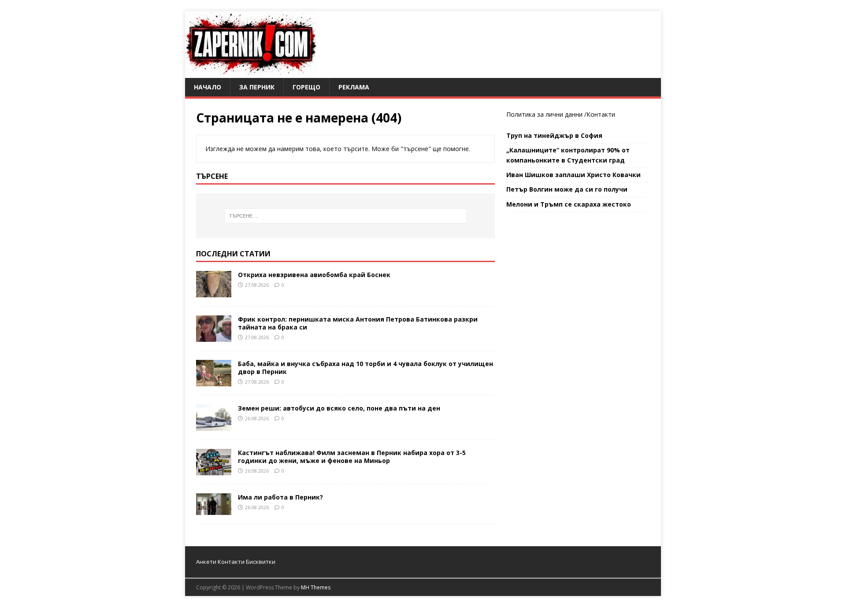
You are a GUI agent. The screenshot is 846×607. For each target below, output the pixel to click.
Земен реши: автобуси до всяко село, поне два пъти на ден (339, 408)
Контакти (600, 114)
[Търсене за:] (345, 215)
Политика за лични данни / (546, 114)
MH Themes (315, 587)
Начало (207, 87)
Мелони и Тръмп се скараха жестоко (568, 204)
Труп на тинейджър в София (554, 135)
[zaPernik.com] (251, 73)
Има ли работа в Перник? (280, 497)
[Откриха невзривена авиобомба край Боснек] (213, 292)
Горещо (306, 87)
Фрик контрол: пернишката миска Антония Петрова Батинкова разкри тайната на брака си (358, 323)
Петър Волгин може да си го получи (566, 189)
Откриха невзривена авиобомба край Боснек (314, 274)
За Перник (257, 87)
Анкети (206, 562)
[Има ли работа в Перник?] (213, 510)
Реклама (353, 87)
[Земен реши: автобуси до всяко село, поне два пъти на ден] (213, 425)
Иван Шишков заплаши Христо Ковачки (573, 174)
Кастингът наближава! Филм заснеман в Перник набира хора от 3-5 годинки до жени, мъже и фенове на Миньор (352, 456)
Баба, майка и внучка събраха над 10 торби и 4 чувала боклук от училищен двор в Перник (365, 367)
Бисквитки (260, 562)
